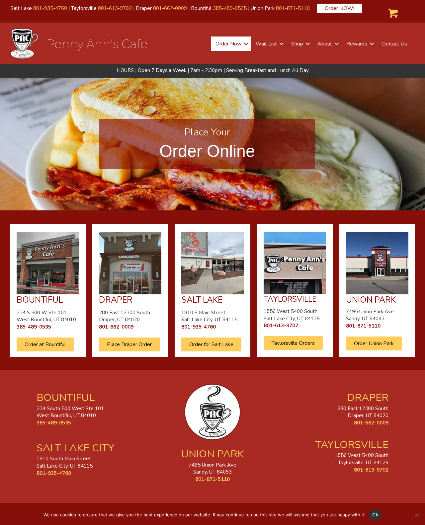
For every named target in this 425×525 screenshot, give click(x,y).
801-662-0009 (170, 8)
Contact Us (394, 43)
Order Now (228, 43)
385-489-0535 (230, 8)
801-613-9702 (115, 8)
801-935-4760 (50, 8)
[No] (416, 515)
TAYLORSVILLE (351, 445)
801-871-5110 (293, 8)
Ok (375, 514)
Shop (297, 43)
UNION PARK (212, 454)
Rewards (356, 43)
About (324, 43)
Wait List (266, 43)
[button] (246, 44)
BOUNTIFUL (66, 398)
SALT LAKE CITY (75, 448)
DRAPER (367, 398)
